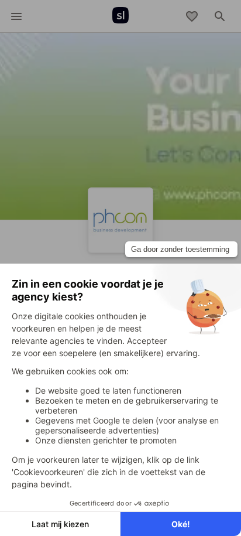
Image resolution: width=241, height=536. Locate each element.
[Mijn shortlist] (192, 16)
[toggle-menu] (16, 16)
